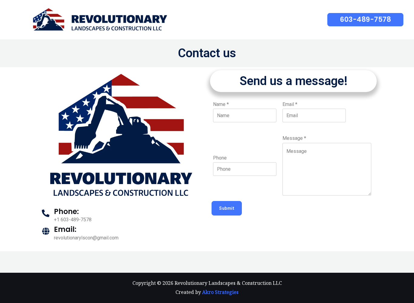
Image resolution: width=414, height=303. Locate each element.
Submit (226, 208)
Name (221, 104)
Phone (220, 158)
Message (294, 138)
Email (289, 104)
